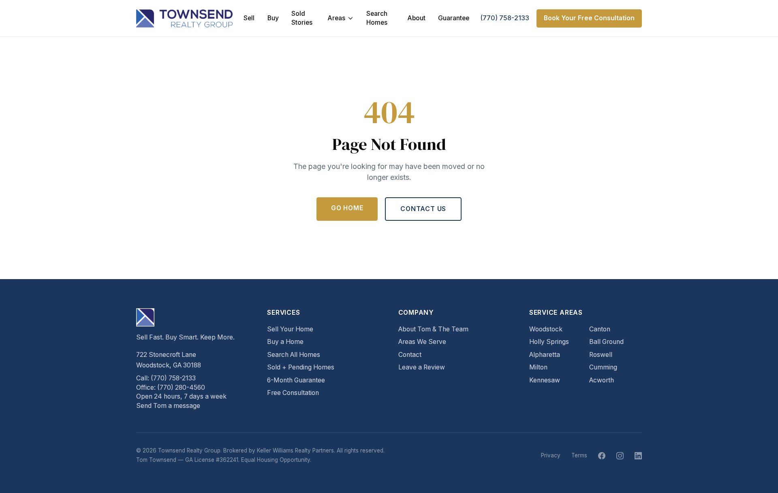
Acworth (601, 380)
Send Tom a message (168, 406)
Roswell (600, 355)
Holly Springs (549, 342)
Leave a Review (421, 367)
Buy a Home (285, 342)
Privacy (550, 455)
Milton (538, 367)
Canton (599, 329)
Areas (336, 18)
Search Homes (376, 18)
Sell (249, 18)
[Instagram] (620, 455)
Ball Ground (606, 342)
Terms (579, 455)
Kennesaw (544, 380)
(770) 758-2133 (504, 18)
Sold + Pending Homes (300, 367)
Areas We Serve (422, 342)
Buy (273, 18)
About (416, 18)
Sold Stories (301, 18)
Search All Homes (293, 355)
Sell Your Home (290, 329)
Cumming (603, 367)
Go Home (347, 208)
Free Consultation (293, 393)
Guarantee (453, 18)
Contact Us (423, 209)
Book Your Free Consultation (589, 18)
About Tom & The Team (433, 329)
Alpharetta (544, 355)
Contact (409, 355)
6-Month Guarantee (296, 380)
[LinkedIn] (638, 455)
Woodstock (545, 329)
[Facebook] (601, 455)
